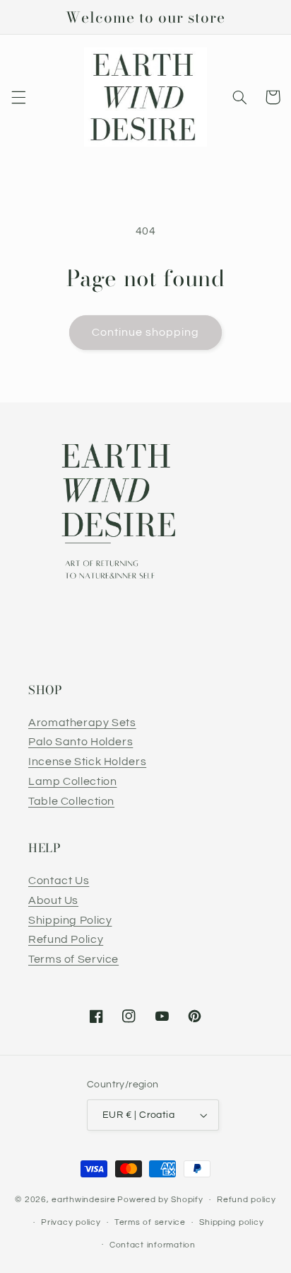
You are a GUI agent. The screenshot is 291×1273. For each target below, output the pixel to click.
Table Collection (71, 801)
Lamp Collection (72, 781)
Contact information (152, 1245)
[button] (18, 97)
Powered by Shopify (160, 1200)
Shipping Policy (70, 920)
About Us (53, 900)
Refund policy (246, 1200)
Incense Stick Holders (87, 761)
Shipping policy (231, 1222)
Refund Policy (65, 939)
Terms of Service (73, 959)
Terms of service (150, 1222)
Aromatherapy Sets (82, 722)
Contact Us (58, 880)
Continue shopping (146, 332)
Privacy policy (70, 1222)
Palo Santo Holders (80, 741)
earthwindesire (83, 1200)
